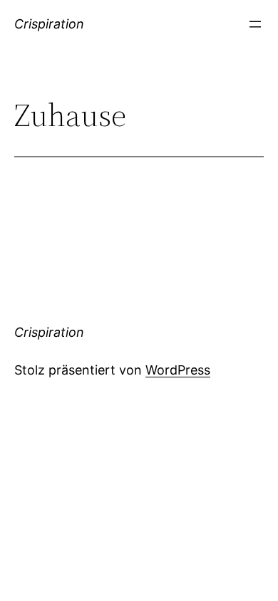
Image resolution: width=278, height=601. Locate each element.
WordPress (177, 369)
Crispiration (49, 23)
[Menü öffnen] (255, 24)
